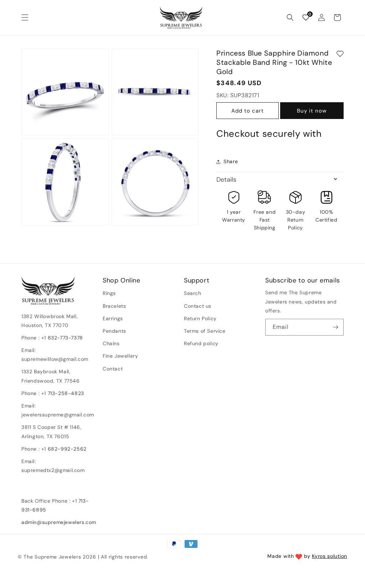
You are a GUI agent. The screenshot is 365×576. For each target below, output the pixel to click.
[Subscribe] (335, 327)
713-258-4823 (66, 393)
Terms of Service (205, 331)
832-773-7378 (64, 337)
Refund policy (201, 343)
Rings (109, 293)
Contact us (197, 306)
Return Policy (200, 318)
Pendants (114, 331)
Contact (113, 368)
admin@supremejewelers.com (58, 522)
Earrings (113, 318)
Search (192, 293)
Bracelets (114, 306)
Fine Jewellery (120, 356)
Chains (111, 343)
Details (226, 179)
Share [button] (230, 161)
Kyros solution (329, 556)
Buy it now (312, 110)
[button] (25, 17)
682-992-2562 (67, 449)
